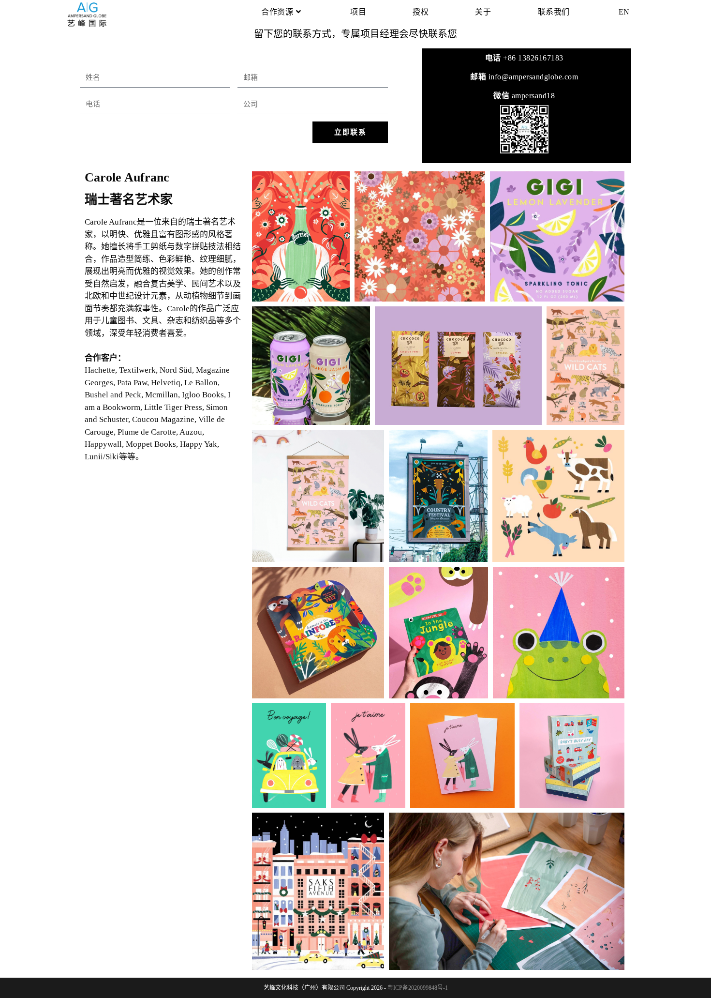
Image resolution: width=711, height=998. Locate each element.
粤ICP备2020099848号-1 (417, 987)
